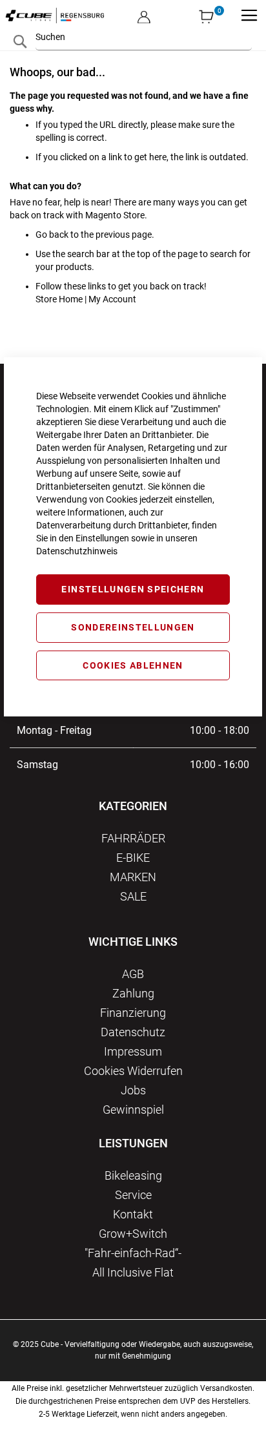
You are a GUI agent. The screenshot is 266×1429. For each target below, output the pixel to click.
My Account (112, 299)
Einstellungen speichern (132, 589)
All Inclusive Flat (133, 1272)
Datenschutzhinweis (77, 551)
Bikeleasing (133, 1175)
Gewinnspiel (133, 1109)
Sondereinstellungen (133, 627)
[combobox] (144, 36)
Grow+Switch (133, 1233)
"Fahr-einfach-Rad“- (133, 1253)
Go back (52, 234)
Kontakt (133, 1214)
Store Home (59, 299)
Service (133, 1195)
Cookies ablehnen (133, 665)
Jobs (133, 1090)
